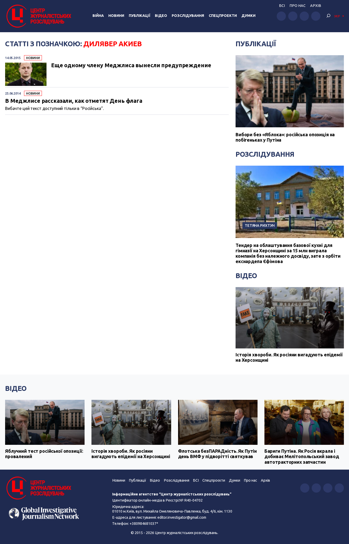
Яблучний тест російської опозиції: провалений (44, 453)
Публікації (139, 16)
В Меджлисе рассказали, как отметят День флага (73, 101)
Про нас (297, 6)
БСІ (282, 6)
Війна (98, 16)
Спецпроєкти (213, 480)
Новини (116, 16)
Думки (248, 16)
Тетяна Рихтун (260, 225)
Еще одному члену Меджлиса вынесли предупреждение (131, 65)
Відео (161, 16)
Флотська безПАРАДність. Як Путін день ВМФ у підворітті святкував (217, 453)
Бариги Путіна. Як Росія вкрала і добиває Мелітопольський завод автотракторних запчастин (301, 456)
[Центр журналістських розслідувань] (38, 16)
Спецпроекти (223, 16)
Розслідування (188, 16)
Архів (315, 6)
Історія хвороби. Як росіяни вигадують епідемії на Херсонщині (289, 357)
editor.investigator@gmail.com (181, 517)
